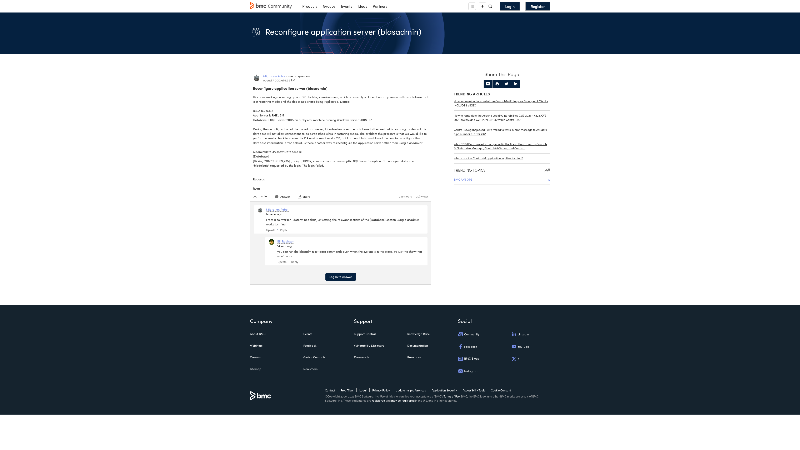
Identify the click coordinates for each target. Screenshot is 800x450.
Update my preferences (411, 390)
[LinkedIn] (515, 84)
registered (378, 400)
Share (306, 197)
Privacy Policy (381, 390)
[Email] (488, 84)
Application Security (444, 390)
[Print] (497, 84)
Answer (285, 197)
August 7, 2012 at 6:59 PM (279, 80)
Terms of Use (452, 396)
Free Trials (347, 390)
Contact (330, 390)
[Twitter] (506, 84)
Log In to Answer (340, 277)
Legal (362, 390)
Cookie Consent (501, 390)
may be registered (403, 400)
